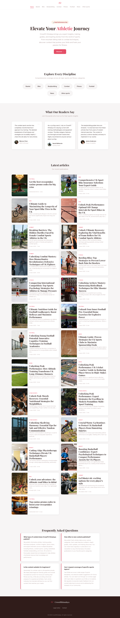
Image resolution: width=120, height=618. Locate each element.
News (78, 6)
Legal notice (56, 608)
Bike (43, 6)
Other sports (86, 6)
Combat (59, 6)
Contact (64, 608)
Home (32, 6)
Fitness (66, 6)
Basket (38, 6)
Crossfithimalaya (62, 602)
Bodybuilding (51, 6)
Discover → (60, 51)
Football (72, 6)
